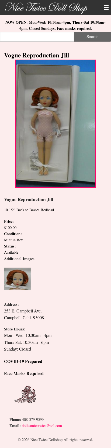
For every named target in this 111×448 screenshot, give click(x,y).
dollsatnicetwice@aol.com (42, 425)
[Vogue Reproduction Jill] (55, 123)
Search (92, 36)
